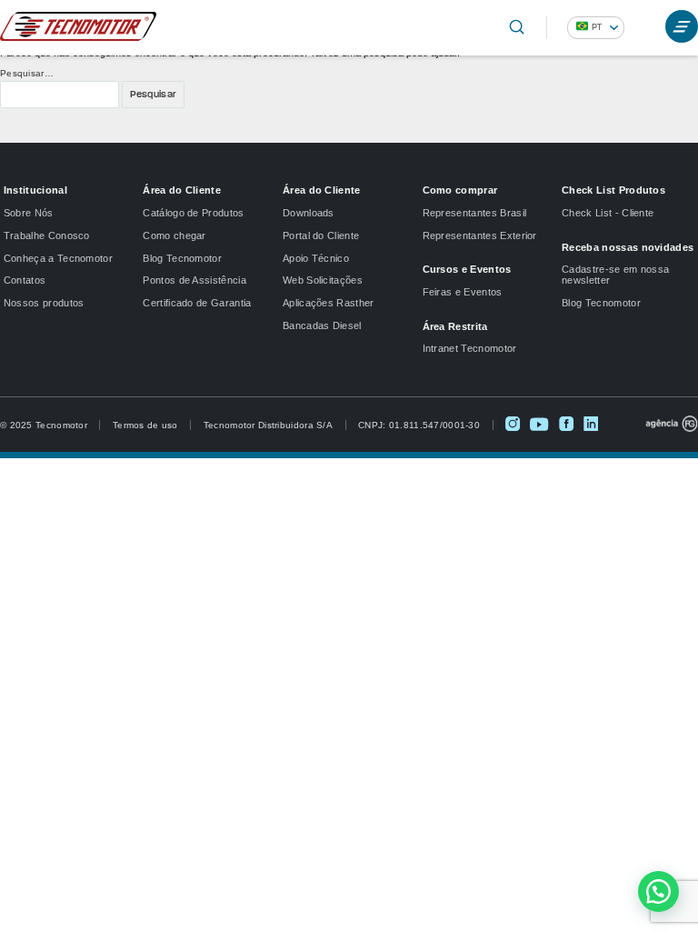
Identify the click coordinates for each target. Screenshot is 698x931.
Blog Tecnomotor (182, 258)
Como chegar (174, 235)
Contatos (25, 280)
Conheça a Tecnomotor (58, 258)
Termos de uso (145, 425)
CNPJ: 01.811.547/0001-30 (419, 425)
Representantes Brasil (475, 212)
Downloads (308, 212)
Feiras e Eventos (463, 291)
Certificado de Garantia (197, 302)
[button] (658, 891)
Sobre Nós (29, 212)
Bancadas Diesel (322, 325)
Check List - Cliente (607, 212)
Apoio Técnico (316, 258)
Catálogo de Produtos (193, 212)
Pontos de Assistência (194, 280)
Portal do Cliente (321, 235)
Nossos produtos (44, 302)
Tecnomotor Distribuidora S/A (268, 425)
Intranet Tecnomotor (470, 348)
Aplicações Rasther (328, 302)
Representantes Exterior (480, 235)
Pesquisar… (27, 73)
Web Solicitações (323, 280)
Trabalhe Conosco (47, 235)
